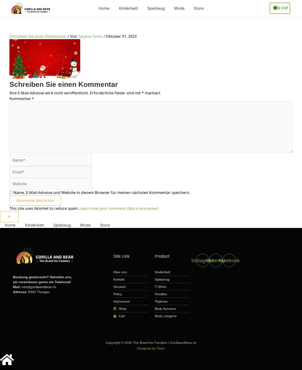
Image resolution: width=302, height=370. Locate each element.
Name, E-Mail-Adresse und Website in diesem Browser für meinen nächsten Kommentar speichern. (101, 192)
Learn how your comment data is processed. (119, 208)
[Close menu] (9, 216)
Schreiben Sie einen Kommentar (38, 36)
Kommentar (21, 98)
